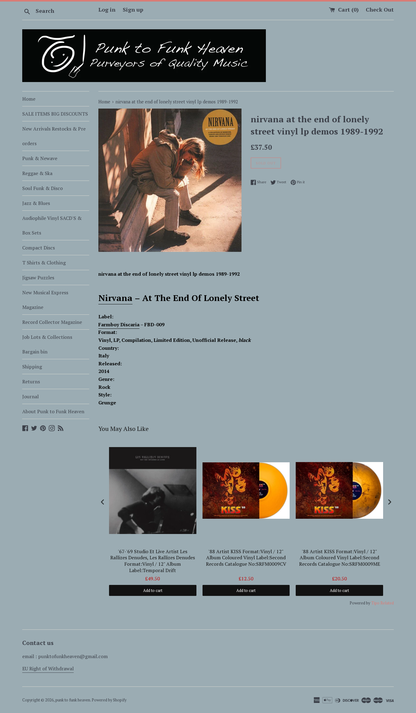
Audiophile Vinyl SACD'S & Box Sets (52, 225)
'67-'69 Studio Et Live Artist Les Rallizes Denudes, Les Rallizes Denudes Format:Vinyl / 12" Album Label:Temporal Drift (152, 561)
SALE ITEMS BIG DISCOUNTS (55, 113)
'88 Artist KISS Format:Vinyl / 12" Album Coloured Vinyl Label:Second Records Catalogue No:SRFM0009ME (339, 558)
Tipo (375, 603)
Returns (31, 381)
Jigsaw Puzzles (38, 277)
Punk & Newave (39, 158)
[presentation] (102, 502)
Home (28, 98)
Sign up (133, 9)
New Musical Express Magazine (45, 299)
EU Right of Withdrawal (48, 668)
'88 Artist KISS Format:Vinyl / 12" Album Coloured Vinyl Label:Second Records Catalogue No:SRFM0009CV (246, 558)
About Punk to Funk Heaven (53, 411)
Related (387, 603)
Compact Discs (38, 247)
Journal (30, 396)
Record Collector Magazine (52, 322)
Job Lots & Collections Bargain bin (47, 344)
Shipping (32, 366)
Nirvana (115, 297)
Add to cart (152, 590)
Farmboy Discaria (118, 324)
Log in (106, 9)
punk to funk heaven (72, 700)
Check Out (380, 9)
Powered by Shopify (109, 700)
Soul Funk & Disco (42, 188)
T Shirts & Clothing (44, 262)
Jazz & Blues (36, 203)
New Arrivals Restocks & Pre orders (54, 136)
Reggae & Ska (37, 173)
